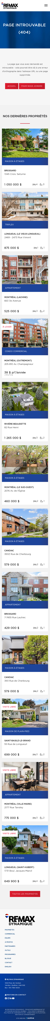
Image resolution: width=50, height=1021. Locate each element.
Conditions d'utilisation (36, 1013)
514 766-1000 (14, 988)
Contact (8, 962)
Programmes (10, 954)
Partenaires (10, 946)
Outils (7, 950)
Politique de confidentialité (15, 1013)
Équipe (7, 938)
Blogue (8, 958)
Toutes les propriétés (25, 894)
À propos (9, 942)
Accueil (12, 86)
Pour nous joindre (31, 86)
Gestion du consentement (25, 1014)
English (8, 966)
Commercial (10, 934)
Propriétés (9, 930)
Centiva (30, 1018)
